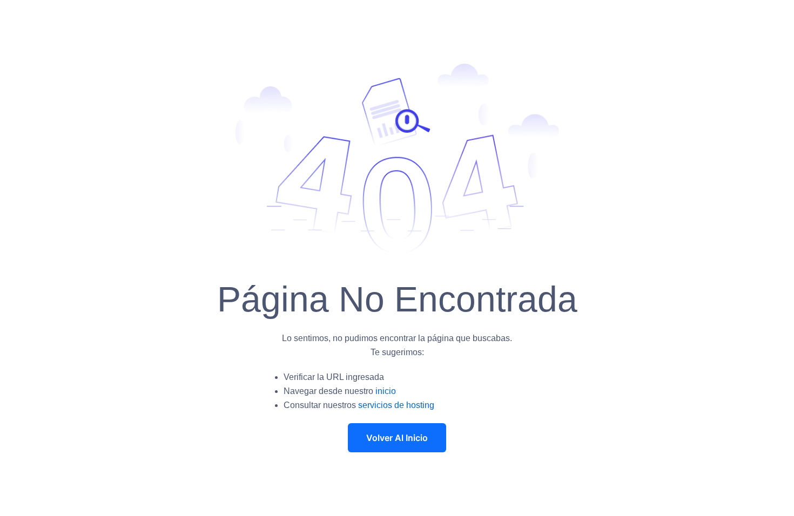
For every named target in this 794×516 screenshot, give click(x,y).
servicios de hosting (396, 405)
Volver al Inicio (397, 437)
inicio (385, 391)
